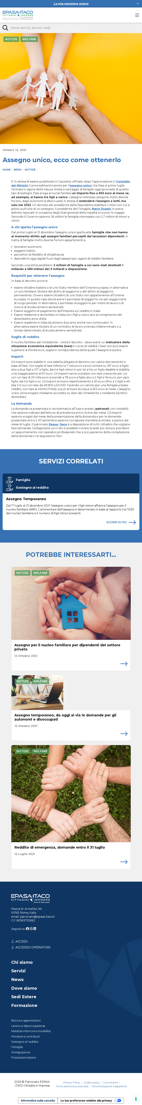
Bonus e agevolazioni (26, 1020)
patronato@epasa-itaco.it (37, 916)
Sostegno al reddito (32, 488)
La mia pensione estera (71, 3)
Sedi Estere (23, 996)
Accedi (21, 941)
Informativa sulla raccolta (38, 1100)
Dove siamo (24, 988)
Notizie (11, 39)
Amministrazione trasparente (109, 1086)
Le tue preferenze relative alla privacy (86, 1100)
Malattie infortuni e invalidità (31, 1031)
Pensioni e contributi (25, 1036)
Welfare (29, 39)
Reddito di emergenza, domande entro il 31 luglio (59, 847)
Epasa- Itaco (57, 424)
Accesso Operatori (32, 947)
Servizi (18, 970)
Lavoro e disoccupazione (28, 1026)
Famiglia (23, 480)
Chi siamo (22, 962)
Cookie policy (92, 1082)
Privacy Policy (71, 1082)
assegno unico (81, 185)
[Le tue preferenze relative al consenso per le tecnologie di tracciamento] (136, 1099)
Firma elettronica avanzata (72, 1086)
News (17, 979)
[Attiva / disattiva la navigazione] (137, 15)
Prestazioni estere (23, 1057)
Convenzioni (110, 1082)
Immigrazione (20, 1052)
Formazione (24, 1005)
